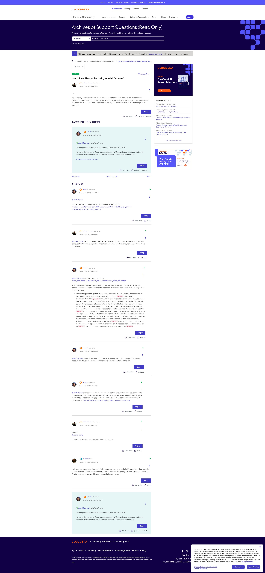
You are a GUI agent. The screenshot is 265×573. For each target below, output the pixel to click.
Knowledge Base (122, 550)
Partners (136, 9)
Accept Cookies (253, 567)
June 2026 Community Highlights (167, 112)
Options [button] (77, 66)
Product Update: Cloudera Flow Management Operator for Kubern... (171, 126)
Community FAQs (121, 541)
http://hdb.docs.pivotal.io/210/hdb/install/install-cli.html (107, 400)
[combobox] (128, 38)
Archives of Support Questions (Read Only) (102, 61)
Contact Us (187, 555)
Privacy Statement (247, 561)
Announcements (108, 17)
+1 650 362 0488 (185, 561)
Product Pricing (139, 550)
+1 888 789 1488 (186, 558)
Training (127, 9)
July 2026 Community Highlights (166, 106)
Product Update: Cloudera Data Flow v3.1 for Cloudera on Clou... (171, 133)
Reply (146, 111)
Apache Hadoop (80, 559)
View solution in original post (87, 159)
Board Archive (81, 61)
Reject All (238, 567)
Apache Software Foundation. (125, 559)
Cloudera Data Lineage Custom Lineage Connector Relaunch (173, 118)
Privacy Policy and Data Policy (110, 557)
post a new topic (155, 54)
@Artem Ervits (77, 241)
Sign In (189, 17)
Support (145, 9)
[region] (227, 558)
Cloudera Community (83, 16)
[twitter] (187, 551)
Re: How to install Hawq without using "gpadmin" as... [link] (135, 61)
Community (117, 9)
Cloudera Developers (169, 17)
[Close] (260, 546)
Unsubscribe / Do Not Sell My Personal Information (132, 557)
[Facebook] (182, 551)
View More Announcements (173, 140)
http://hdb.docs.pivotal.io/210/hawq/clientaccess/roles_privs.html (99, 281)
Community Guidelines (100, 541)
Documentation (105, 550)
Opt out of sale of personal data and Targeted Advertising (205, 567)
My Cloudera (77, 550)
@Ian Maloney (83, 143)
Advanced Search (78, 44)
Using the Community (138, 17)
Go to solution (143, 74)
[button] (148, 89)
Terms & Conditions (97, 557)
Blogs (154, 17)
